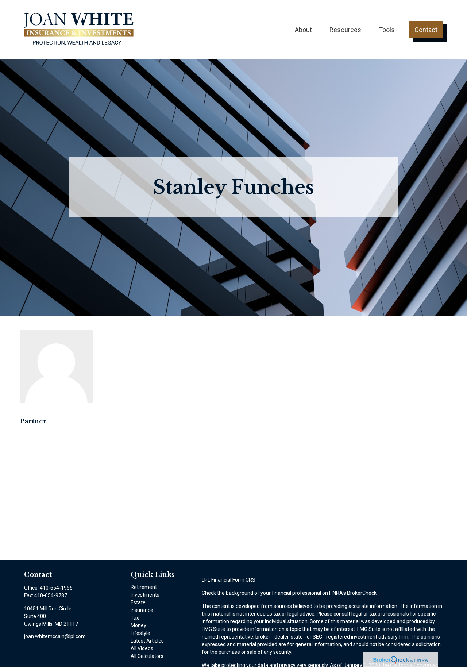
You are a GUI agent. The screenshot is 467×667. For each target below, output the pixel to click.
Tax (135, 618)
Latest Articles (147, 641)
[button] (303, 29)
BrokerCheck (362, 593)
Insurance (142, 610)
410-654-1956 (56, 588)
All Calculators (147, 656)
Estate (138, 602)
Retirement (144, 587)
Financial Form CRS (233, 580)
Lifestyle (140, 633)
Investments (145, 595)
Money (138, 625)
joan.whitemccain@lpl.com (55, 636)
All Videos (142, 648)
